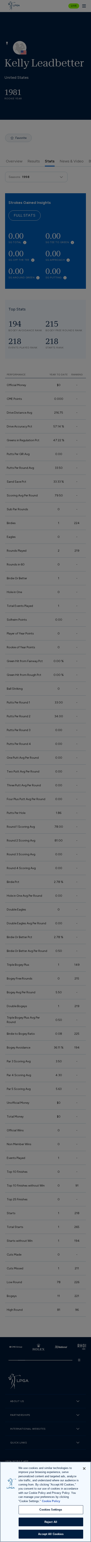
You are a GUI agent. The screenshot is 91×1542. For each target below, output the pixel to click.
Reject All (50, 1522)
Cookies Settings (50, 1509)
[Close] (84, 1468)
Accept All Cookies (50, 1534)
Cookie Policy (51, 1501)
